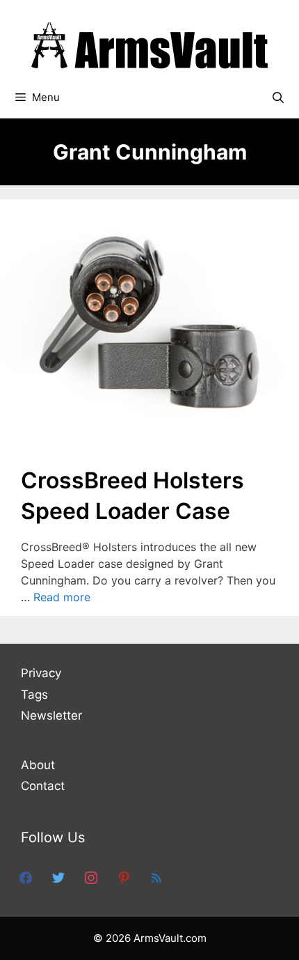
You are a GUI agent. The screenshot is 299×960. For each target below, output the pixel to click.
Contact (43, 786)
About (38, 765)
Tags (34, 695)
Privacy (41, 673)
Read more (61, 597)
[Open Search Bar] (278, 97)
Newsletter (51, 715)
